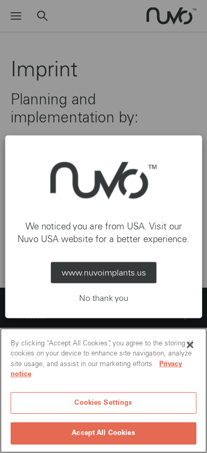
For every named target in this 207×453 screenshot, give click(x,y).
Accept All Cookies (103, 433)
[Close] (190, 345)
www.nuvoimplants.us (104, 272)
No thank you (103, 298)
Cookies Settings (103, 402)
